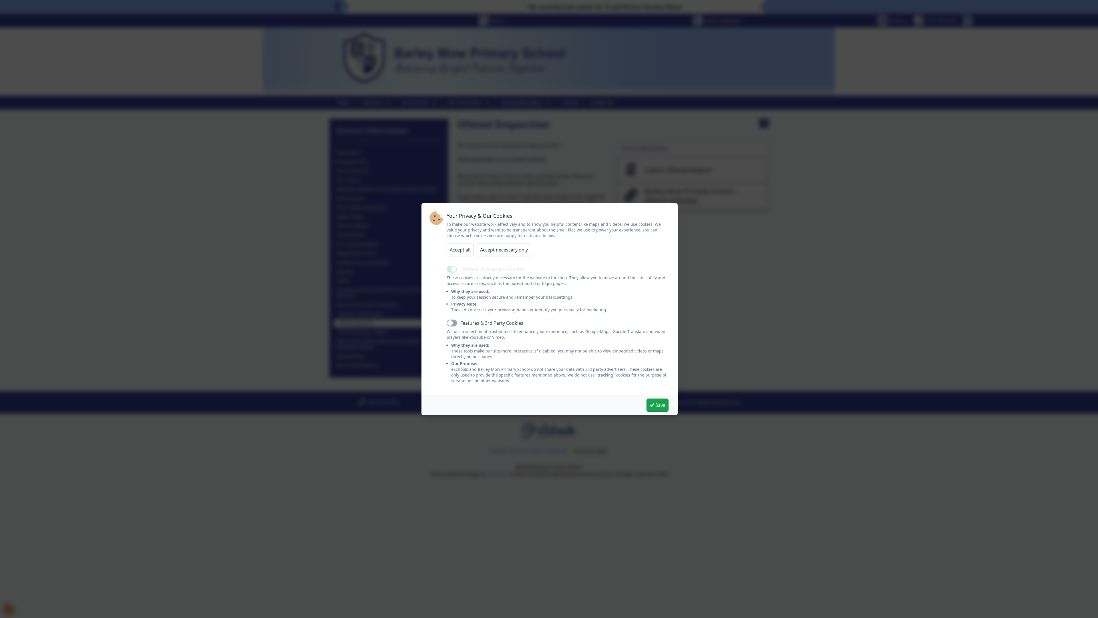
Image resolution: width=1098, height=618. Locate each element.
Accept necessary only (504, 250)
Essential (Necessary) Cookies (492, 269)
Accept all (460, 250)
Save (659, 405)
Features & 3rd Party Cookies (491, 323)
